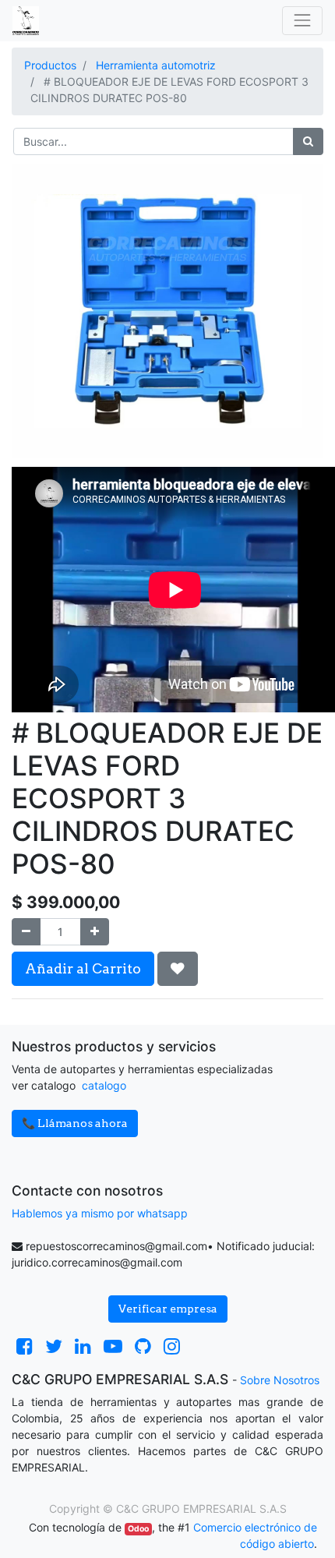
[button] (177, 969)
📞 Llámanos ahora (75, 1123)
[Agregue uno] (94, 931)
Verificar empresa (167, 1308)
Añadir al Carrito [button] (83, 968)
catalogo (104, 1085)
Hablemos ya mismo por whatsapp (100, 1213)
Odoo (138, 1529)
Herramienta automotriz (156, 65)
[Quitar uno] (26, 931)
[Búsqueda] (308, 141)
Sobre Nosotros (279, 1380)
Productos (50, 65)
